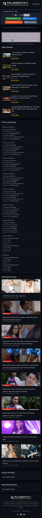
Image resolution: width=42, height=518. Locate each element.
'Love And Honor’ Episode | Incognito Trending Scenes (22, 53)
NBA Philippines (14, 18)
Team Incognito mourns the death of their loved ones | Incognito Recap (24, 86)
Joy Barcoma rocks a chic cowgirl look (14, 296)
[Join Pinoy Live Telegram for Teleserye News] (21, 514)
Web (13, 15)
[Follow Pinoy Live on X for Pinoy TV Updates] (18, 514)
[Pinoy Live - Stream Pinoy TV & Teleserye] (16, 5)
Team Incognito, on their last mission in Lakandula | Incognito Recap (23, 75)
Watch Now (14, 57)
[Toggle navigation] (38, 4)
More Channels (31, 22)
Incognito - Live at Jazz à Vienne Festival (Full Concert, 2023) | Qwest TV (24, 97)
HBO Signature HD (14, 22)
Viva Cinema (31, 18)
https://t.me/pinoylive (31, 40)
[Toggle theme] (36, 4)
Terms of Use (25, 511)
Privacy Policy (16, 511)
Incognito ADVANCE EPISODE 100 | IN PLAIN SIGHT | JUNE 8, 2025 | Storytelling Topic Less (25, 109)
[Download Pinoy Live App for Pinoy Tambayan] (24, 514)
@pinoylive (18, 34)
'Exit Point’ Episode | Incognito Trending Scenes (23, 64)
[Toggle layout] (34, 4)
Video (19, 15)
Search (27, 15)
